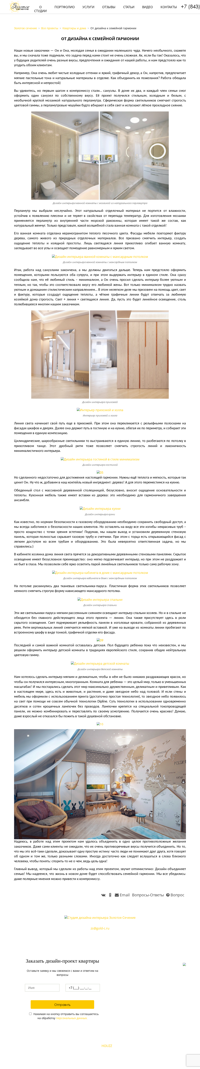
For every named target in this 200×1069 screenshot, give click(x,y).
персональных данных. (72, 1018)
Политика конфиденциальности (100, 1056)
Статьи (128, 7)
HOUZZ (107, 1046)
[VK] (94, 1046)
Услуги (88, 7)
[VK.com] (103, 895)
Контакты (169, 7)
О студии (40, 9)
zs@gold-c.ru (100, 928)
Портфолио (64, 7)
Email (125, 895)
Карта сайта (100, 1065)
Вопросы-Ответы (148, 895)
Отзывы (108, 7)
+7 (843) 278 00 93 (100, 933)
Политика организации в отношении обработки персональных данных (100, 1061)
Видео (147, 7)
